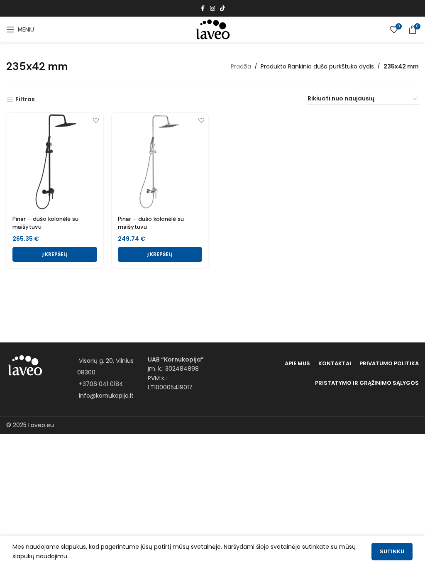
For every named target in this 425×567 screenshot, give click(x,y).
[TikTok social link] (222, 8)
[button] (54, 254)
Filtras (25, 99)
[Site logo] (212, 29)
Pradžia (241, 66)
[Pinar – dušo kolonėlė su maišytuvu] (54, 161)
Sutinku (392, 551)
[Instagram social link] (212, 8)
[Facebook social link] (203, 8)
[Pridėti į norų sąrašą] (96, 120)
